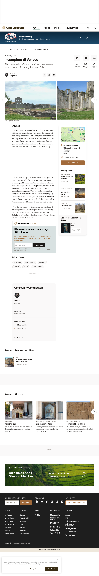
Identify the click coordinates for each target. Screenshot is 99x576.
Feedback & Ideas (55, 518)
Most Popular (10, 521)
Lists (21, 524)
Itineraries (23, 521)
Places (7, 511)
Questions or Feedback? (49, 549)
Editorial (24, 511)
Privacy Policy (70, 529)
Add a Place (9, 533)
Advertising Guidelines (69, 524)
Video (22, 527)
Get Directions (73, 162)
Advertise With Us (72, 521)
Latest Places (10, 518)
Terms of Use (23, 250)
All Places (8, 515)
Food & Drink (24, 518)
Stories (22, 515)
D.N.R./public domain (12, 120)
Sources (17, 337)
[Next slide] (94, 100)
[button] (77, 58)
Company (69, 511)
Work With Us (55, 533)
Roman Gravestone (44, 424)
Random (8, 527)
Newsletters (24, 533)
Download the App (78, 502)
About (67, 515)
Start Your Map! (82, 38)
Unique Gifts (54, 530)
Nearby (7, 530)
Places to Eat (9, 524)
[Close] (58, 559)
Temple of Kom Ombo (76, 424)
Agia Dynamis (11, 424)
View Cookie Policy (34, 564)
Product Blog (55, 527)
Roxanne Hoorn (22, 364)
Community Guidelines (54, 523)
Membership (55, 515)
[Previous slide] (5, 100)
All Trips (38, 515)
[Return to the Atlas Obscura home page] (13, 28)
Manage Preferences (36, 569)
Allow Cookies (51, 569)
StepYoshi (13, 76)
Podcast (23, 530)
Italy (72, 226)
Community (55, 511)
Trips (37, 511)
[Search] (95, 28)
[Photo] (80, 179)
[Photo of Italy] (65, 228)
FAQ (66, 518)
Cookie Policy (70, 532)
